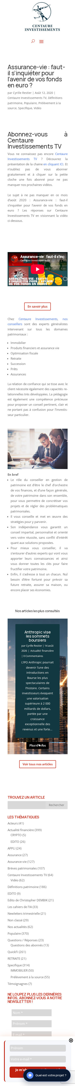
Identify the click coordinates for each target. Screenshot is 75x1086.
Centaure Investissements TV (27, 98)
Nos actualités (17, 927)
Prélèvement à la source (27, 977)
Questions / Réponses (23, 940)
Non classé (15, 920)
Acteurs (13, 823)
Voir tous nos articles (38, 764)
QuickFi (13, 952)
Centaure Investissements (38, 319)
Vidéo (37, 108)
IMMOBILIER (19, 970)
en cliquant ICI (53, 164)
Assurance (15, 855)
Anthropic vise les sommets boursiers (37, 636)
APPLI (11, 848)
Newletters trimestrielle (24, 913)
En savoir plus (37, 306)
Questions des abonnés (27, 945)
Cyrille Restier (22, 93)
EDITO (15, 842)
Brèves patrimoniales (22, 868)
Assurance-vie (17, 862)
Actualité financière (42, 650)
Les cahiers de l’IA (20, 907)
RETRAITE (14, 958)
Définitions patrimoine (23, 887)
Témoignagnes (18, 984)
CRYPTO (16, 835)
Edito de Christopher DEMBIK (28, 900)
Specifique (25, 108)
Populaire (30, 103)
